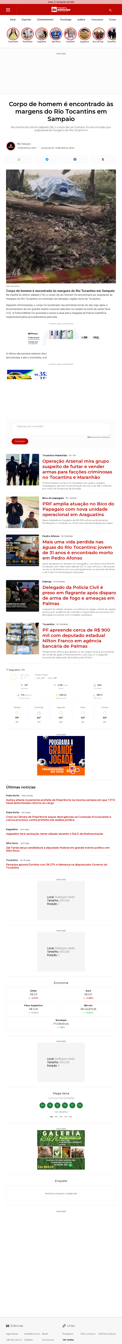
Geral (12, 19)
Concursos (97, 19)
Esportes (26, 19)
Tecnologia (65, 19)
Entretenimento (45, 19)
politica (81, 19)
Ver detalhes (61, 1112)
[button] (51, 1117)
